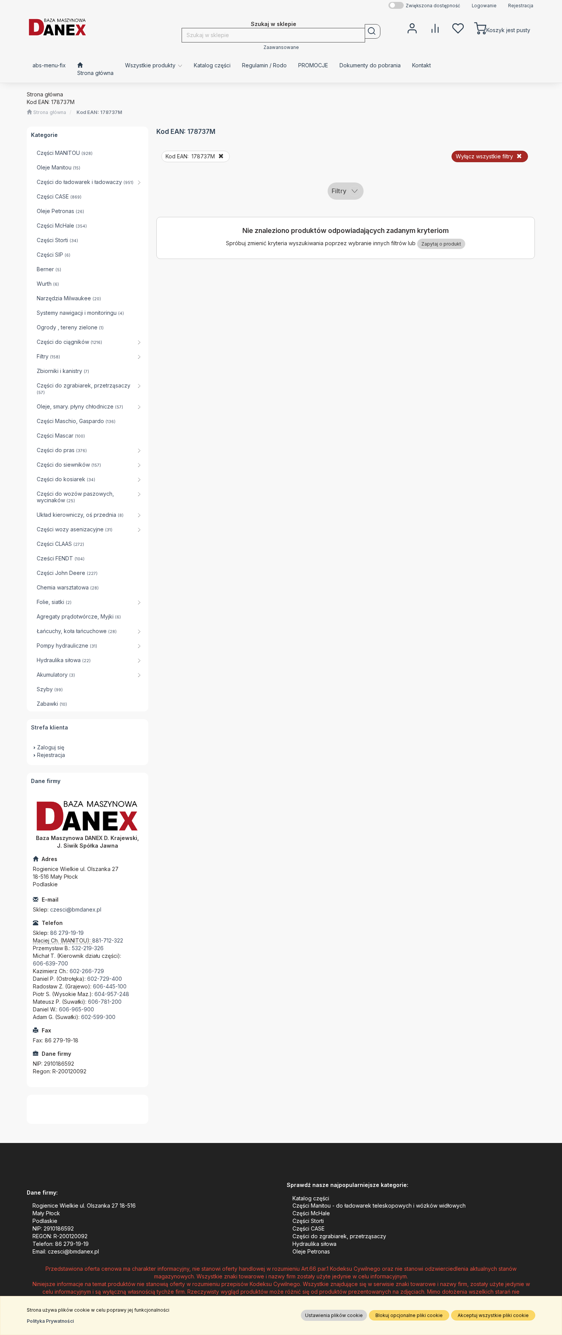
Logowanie (484, 5)
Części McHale (311, 1213)
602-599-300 (98, 1017)
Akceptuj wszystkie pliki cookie (493, 1315)
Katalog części (310, 1198)
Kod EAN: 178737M (99, 112)
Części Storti (308, 1221)
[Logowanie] (412, 27)
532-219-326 (88, 948)
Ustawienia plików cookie (334, 1315)
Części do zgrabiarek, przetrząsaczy (339, 1236)
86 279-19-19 (67, 933)
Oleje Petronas (311, 1251)
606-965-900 (76, 1009)
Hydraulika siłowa (314, 1244)
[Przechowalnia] (458, 27)
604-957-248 (111, 994)
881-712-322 (107, 940)
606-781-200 (105, 1001)
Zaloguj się (50, 747)
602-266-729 (87, 971)
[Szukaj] (372, 31)
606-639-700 (50, 963)
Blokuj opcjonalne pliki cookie (409, 1315)
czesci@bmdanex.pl (75, 909)
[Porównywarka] (435, 27)
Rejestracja (520, 5)
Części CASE (308, 1228)
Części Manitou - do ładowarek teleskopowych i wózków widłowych (379, 1205)
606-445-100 (110, 986)
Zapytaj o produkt (441, 244)
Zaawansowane (281, 47)
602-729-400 (104, 978)
